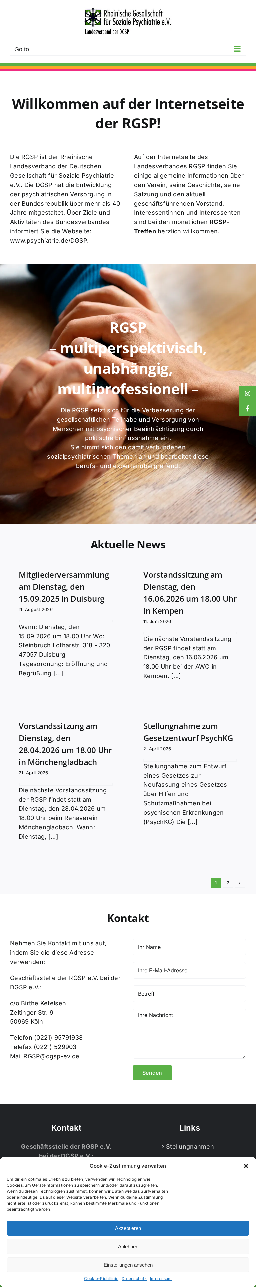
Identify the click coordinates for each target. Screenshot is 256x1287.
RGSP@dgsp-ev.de (51, 1056)
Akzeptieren (128, 1228)
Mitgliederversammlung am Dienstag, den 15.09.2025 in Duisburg (64, 586)
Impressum (161, 1278)
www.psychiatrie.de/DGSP (48, 240)
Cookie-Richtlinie (101, 1278)
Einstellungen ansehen (128, 1265)
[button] (246, 1166)
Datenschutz (134, 1278)
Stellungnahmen (190, 1146)
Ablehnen (128, 1246)
